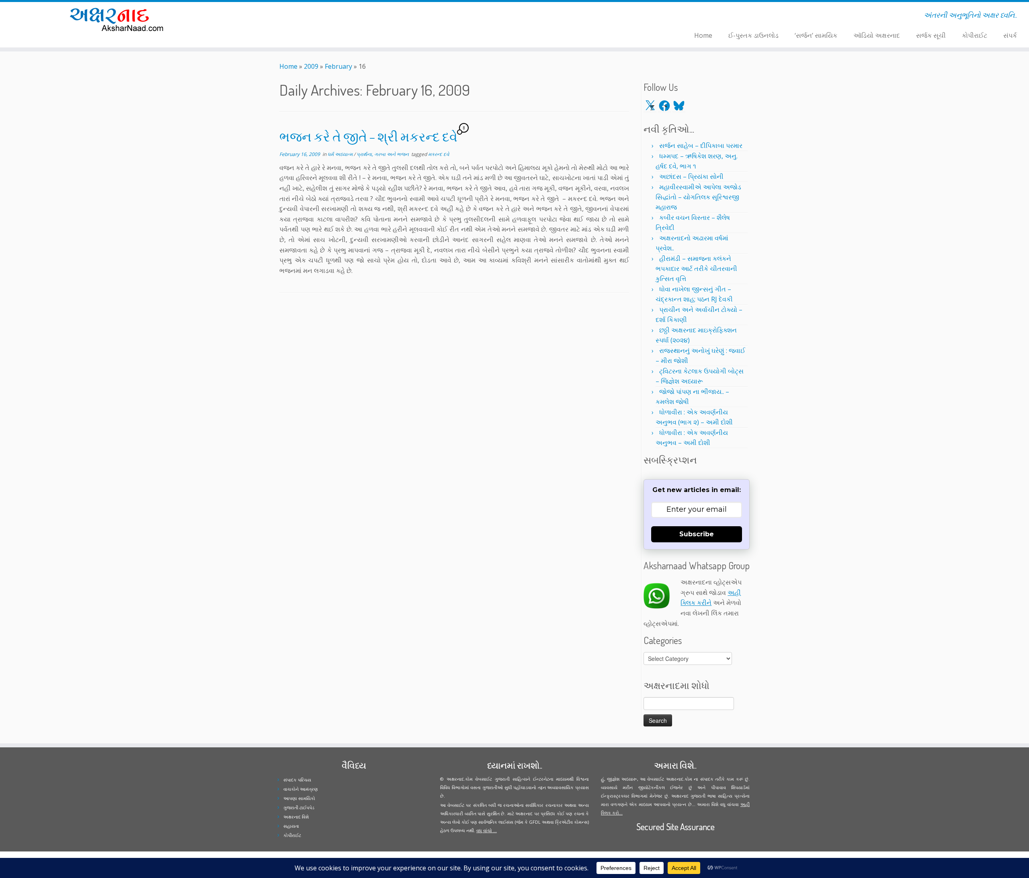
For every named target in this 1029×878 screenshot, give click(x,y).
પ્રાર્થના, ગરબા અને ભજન (383, 154)
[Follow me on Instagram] (284, 16)
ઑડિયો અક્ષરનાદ (876, 35)
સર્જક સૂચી (931, 35)
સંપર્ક (1010, 35)
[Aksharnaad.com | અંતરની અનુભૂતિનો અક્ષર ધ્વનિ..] (119, 19)
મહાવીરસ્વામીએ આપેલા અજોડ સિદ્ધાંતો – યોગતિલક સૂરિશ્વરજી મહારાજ (698, 197)
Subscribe (696, 534)
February (338, 66)
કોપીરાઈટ (974, 35)
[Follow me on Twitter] (274, 16)
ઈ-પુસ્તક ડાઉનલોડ (753, 35)
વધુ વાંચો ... (486, 830)
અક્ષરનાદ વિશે (296, 817)
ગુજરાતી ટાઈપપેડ (298, 807)
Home (703, 35)
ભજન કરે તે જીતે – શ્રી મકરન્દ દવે (368, 136)
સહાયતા (291, 826)
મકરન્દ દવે (438, 154)
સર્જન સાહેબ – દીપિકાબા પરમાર (700, 145)
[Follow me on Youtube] (290, 16)
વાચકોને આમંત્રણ (300, 789)
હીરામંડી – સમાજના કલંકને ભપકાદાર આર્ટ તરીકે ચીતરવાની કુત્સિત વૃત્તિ (696, 268)
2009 (311, 66)
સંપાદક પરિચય (297, 780)
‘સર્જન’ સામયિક (816, 35)
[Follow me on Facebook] (279, 16)
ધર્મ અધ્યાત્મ (341, 154)
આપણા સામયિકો (299, 798)
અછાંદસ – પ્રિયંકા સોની (691, 176)
